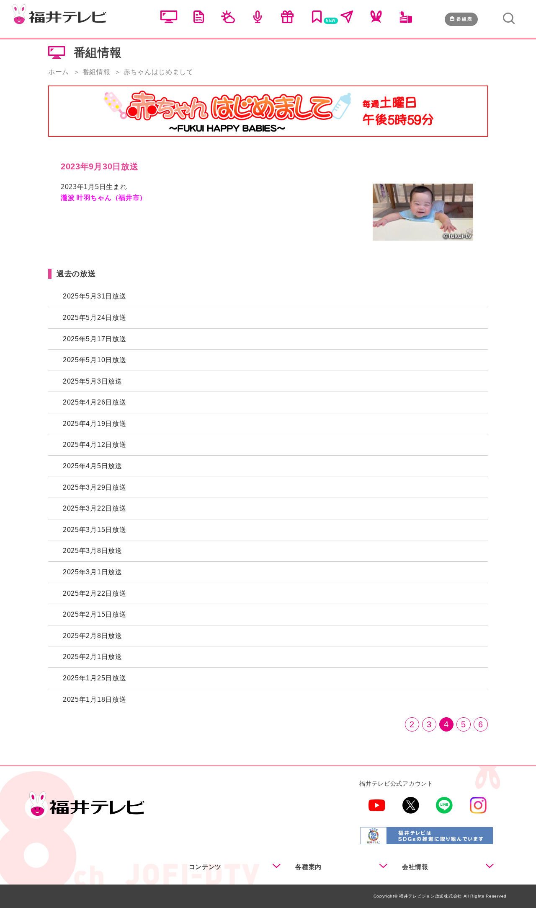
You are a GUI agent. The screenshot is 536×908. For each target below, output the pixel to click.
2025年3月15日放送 (94, 529)
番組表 (464, 18)
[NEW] (317, 19)
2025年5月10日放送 (94, 359)
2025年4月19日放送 (94, 423)
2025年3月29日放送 (94, 487)
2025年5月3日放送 (92, 381)
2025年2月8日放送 (92, 635)
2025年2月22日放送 (94, 593)
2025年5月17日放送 (94, 338)
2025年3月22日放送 (94, 508)
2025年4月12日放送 (94, 444)
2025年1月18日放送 (94, 699)
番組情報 (96, 71)
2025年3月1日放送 (92, 572)
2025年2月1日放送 (92, 656)
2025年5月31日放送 (94, 296)
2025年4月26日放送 (94, 402)
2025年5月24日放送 (94, 317)
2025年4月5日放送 (92, 466)
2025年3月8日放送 (92, 550)
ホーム (58, 71)
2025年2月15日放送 (94, 614)
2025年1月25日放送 (94, 678)
